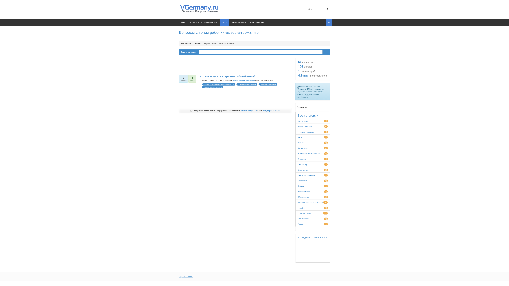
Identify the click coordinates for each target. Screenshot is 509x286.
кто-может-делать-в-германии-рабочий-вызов (219, 84)
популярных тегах (271, 110)
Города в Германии (306, 131)
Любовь (301, 186)
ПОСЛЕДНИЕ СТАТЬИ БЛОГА (312, 237)
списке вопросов (249, 110)
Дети (300, 137)
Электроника (303, 218)
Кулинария (302, 180)
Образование (303, 197)
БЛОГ (183, 22)
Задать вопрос (257, 22)
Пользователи (238, 22)
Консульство (303, 169)
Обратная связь (186, 276)
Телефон (302, 207)
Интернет (302, 159)
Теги (224, 22)
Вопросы (194, 22)
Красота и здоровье (306, 175)
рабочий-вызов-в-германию (213, 87)
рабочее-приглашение (268, 84)
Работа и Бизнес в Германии (244, 80)
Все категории (308, 115)
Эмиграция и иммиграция (309, 153)
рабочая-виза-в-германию (247, 84)
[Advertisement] (235, 65)
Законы (301, 142)
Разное (301, 224)
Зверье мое (303, 148)
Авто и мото (303, 121)
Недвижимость (304, 191)
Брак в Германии (305, 126)
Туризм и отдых (304, 213)
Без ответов (210, 22)
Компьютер (302, 164)
